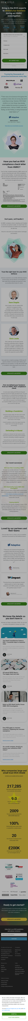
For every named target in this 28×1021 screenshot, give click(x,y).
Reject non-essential (14, 1017)
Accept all (14, 1014)
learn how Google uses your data (13, 1008)
